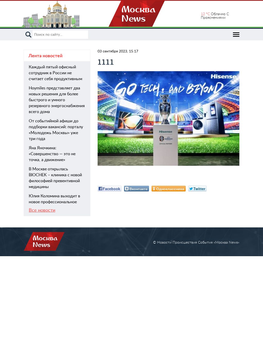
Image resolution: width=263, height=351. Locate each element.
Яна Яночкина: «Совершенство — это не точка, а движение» (52, 154)
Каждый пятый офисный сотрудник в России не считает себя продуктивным (55, 73)
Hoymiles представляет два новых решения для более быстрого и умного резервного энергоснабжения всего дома (57, 100)
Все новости (42, 210)
